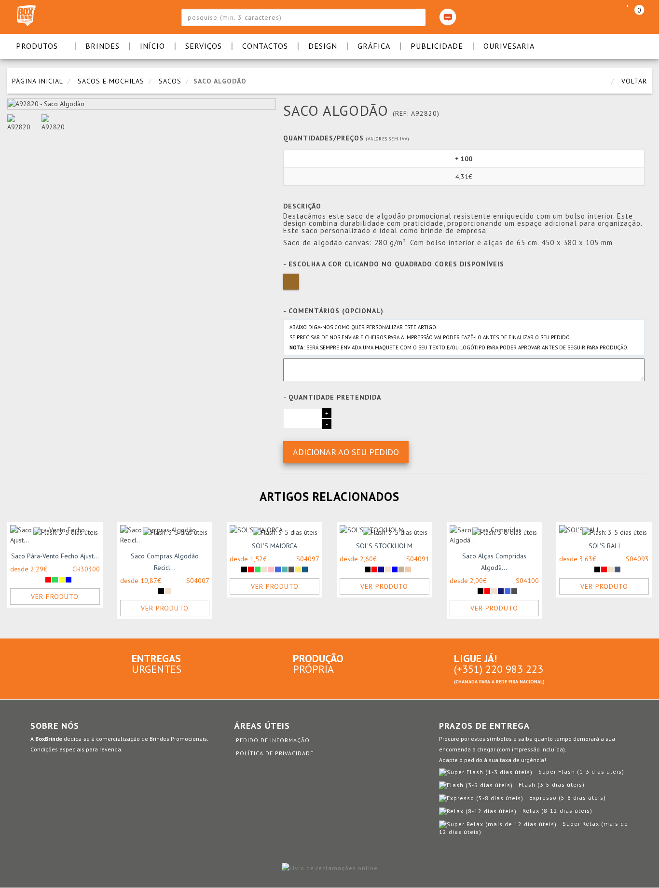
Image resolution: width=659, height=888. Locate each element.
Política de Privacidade (275, 753)
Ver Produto (55, 596)
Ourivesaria (509, 46)
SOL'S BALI (604, 545)
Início (152, 46)
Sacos (170, 81)
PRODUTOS (37, 46)
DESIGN (322, 46)
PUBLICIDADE (437, 46)
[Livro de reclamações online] (330, 867)
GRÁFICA (373, 46)
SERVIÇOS (203, 46)
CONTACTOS (265, 46)
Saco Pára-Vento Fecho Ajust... (55, 556)
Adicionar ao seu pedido (346, 452)
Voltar (634, 81)
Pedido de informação (273, 740)
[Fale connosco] (447, 17)
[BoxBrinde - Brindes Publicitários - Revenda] (76, 17)
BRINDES (102, 46)
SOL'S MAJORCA (274, 545)
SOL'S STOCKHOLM (384, 545)
